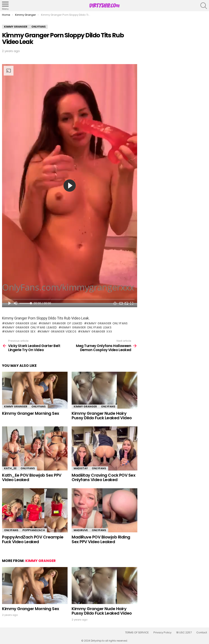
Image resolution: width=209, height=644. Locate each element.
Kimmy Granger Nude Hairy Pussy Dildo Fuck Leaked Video (102, 415)
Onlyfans (38, 406)
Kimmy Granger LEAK (21, 323)
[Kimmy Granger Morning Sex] (35, 390)
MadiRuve (81, 530)
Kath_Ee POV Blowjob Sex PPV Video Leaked (31, 477)
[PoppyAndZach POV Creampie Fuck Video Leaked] (35, 510)
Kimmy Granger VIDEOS (58, 331)
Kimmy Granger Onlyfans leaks (86, 327)
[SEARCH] (203, 6)
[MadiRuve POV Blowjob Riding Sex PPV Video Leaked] (104, 510)
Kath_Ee (10, 468)
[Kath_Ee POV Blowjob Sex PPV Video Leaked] (35, 448)
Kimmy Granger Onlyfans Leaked (31, 327)
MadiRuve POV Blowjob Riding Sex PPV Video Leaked (101, 539)
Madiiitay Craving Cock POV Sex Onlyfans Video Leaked (103, 477)
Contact (201, 632)
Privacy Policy (162, 632)
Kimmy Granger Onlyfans (107, 323)
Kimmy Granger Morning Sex (30, 413)
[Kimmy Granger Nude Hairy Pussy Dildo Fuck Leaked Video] (104, 390)
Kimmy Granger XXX (96, 331)
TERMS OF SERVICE (137, 632)
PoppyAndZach (33, 530)
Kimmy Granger (15, 406)
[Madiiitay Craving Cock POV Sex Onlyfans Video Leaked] (104, 448)
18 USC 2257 (184, 632)
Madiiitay (81, 468)
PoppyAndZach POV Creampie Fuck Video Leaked (32, 539)
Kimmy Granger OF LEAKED (61, 323)
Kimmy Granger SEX (20, 331)
